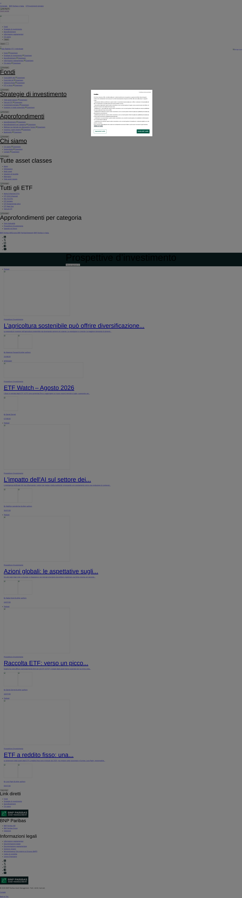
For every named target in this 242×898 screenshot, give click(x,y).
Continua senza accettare (145, 92)
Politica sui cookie (98, 126)
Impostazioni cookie (100, 131)
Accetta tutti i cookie (143, 131)
